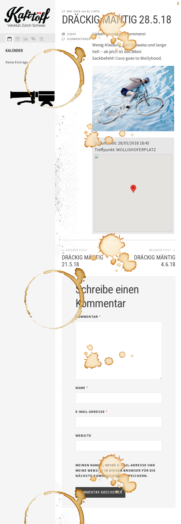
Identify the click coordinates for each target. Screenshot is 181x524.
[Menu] (41, 39)
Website (83, 435)
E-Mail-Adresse (91, 411)
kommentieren (78, 39)
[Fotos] (25, 39)
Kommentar (88, 316)
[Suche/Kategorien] (33, 39)
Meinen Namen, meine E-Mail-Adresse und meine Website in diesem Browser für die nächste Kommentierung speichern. (115, 470)
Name (81, 387)
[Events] (9, 39)
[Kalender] (17, 39)
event (71, 34)
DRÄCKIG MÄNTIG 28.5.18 (116, 19)
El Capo (93, 11)
